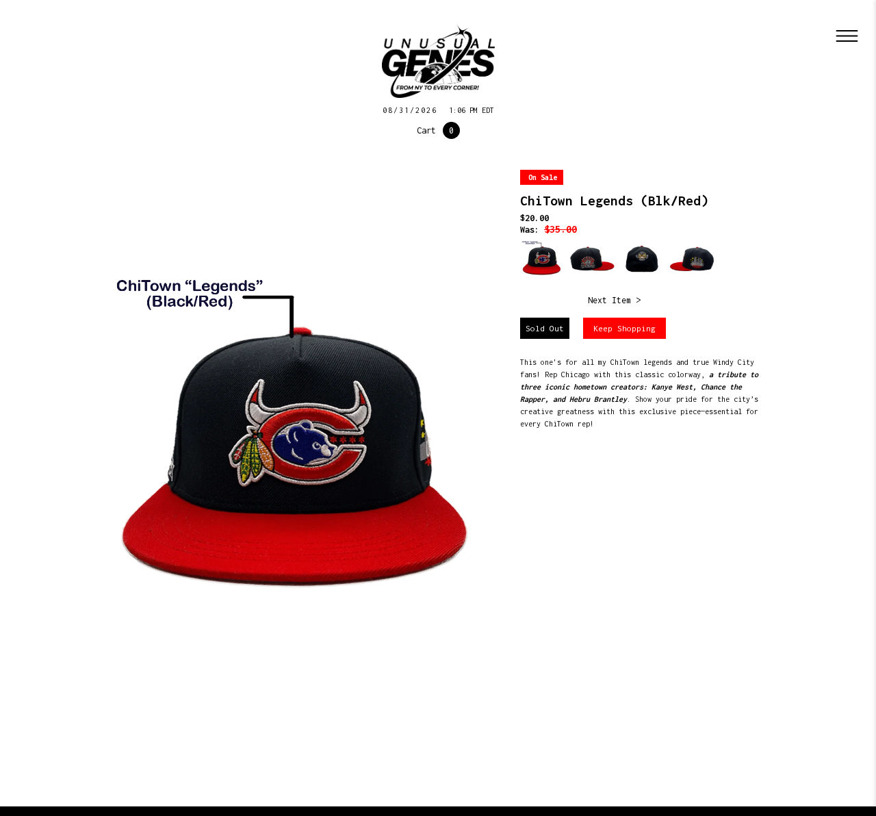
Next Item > (614, 300)
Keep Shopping (624, 328)
